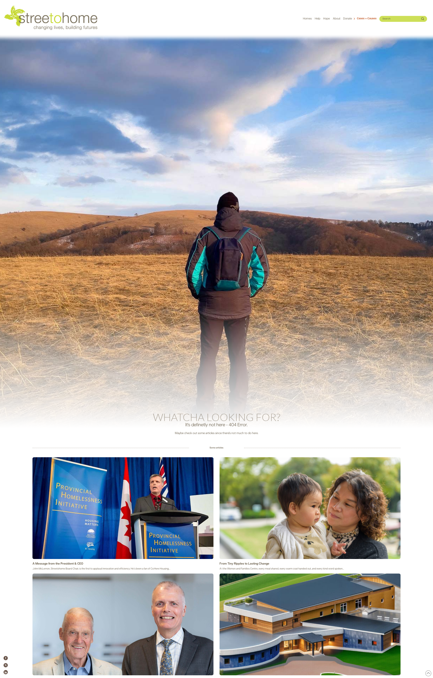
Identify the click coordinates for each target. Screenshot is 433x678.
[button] (365, 18)
